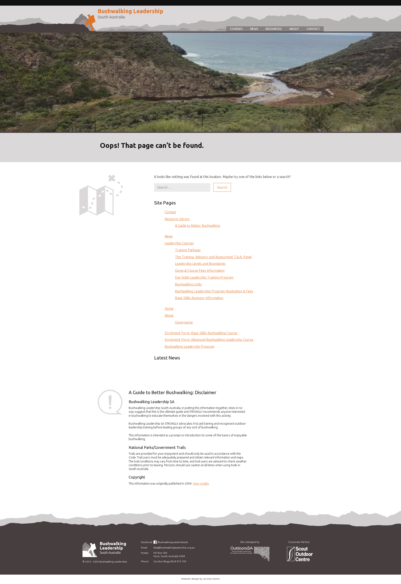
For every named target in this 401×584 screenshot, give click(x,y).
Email (144, 547)
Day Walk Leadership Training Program (204, 277)
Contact (313, 28)
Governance (184, 322)
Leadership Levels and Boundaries (200, 263)
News (254, 28)
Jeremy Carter (211, 578)
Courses (236, 28)
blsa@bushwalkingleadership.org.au (174, 547)
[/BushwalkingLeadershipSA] (155, 542)
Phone (144, 561)
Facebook (146, 542)
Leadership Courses (179, 243)
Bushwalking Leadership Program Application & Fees (214, 291)
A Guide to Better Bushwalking (197, 225)
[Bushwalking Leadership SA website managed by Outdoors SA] (249, 560)
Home (169, 308)
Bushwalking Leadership (130, 11)
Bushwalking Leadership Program (189, 346)
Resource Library (177, 219)
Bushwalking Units (188, 284)
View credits (201, 483)
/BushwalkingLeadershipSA (172, 542)
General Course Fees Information (200, 270)
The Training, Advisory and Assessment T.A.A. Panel (213, 257)
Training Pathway (188, 250)
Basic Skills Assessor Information (199, 298)
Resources (274, 28)
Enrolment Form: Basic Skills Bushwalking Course (201, 333)
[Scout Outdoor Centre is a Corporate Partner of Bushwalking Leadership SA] (299, 560)
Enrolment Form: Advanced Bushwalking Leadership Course (209, 340)
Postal (144, 552)
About (294, 28)
